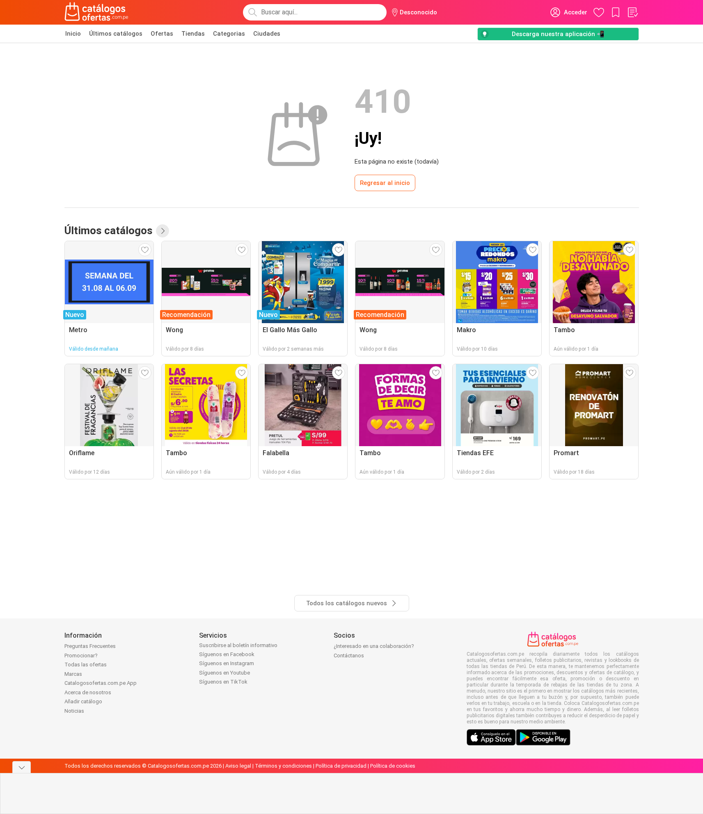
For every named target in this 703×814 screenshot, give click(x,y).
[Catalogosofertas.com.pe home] (96, 12)
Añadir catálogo (83, 701)
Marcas (73, 674)
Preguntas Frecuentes (90, 646)
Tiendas (193, 33)
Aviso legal (238, 766)
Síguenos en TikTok (223, 682)
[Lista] (632, 12)
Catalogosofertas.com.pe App (100, 683)
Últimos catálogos (115, 33)
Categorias (229, 33)
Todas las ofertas (85, 664)
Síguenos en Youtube (224, 673)
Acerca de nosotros (87, 692)
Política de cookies (392, 766)
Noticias (74, 711)
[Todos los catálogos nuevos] (162, 230)
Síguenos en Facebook (226, 654)
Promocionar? (81, 655)
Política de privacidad (341, 766)
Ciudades (266, 33)
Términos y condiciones (283, 766)
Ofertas (162, 33)
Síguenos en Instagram (226, 663)
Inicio (73, 33)
